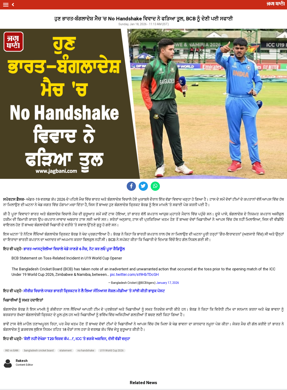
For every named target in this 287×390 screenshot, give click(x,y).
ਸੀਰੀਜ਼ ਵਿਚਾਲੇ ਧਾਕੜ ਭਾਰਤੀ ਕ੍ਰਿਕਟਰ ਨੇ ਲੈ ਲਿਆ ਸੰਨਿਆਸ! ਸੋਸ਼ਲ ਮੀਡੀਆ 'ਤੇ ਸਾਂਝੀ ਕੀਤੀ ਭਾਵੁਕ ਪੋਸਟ (94, 291)
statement (65, 350)
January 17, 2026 (167, 282)
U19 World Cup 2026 (112, 350)
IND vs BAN (11, 350)
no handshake (86, 350)
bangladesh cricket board (39, 350)
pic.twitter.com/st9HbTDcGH (134, 274)
